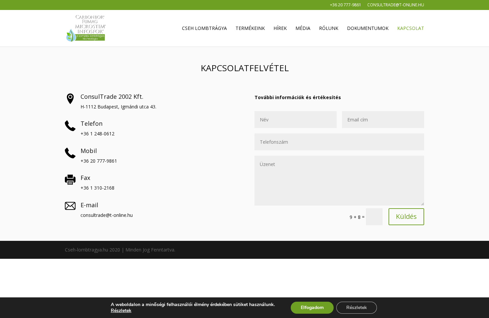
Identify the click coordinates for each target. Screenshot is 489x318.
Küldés (406, 216)
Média (302, 28)
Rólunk (328, 28)
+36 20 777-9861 (345, 5)
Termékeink (250, 28)
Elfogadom (312, 307)
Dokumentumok (368, 28)
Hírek (280, 28)
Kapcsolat (410, 28)
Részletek (121, 311)
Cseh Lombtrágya (204, 28)
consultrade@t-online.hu (395, 5)
